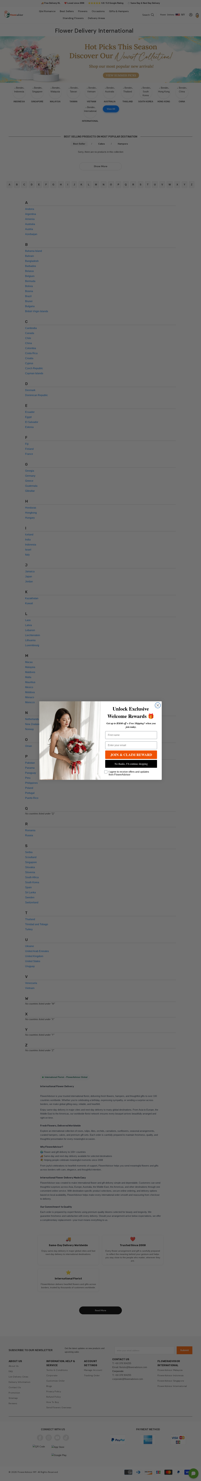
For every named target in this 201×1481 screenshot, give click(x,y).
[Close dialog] (157, 705)
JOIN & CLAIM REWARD (131, 754)
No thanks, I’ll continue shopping (131, 763)
